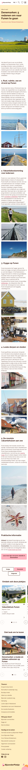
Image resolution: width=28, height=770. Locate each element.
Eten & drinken (5, 725)
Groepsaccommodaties (8, 712)
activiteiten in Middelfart (11, 196)
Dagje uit (3, 722)
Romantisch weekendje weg (9, 689)
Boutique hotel (5, 692)
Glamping (4, 701)
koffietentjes (4, 283)
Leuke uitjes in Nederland (8, 703)
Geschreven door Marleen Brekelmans (12, 22)
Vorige (8, 569)
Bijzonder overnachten (7, 719)
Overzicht (20, 569)
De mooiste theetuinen (7, 709)
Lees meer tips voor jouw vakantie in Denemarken (14, 556)
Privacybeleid (5, 746)
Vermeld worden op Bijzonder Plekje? (12, 732)
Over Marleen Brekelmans (8, 738)
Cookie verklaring (6, 749)
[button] (26, 622)
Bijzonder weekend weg (8, 698)
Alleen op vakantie (6, 695)
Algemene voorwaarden (8, 743)
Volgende (14, 573)
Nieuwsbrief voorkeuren (8, 741)
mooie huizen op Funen (14, 549)
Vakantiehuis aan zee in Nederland (11, 706)
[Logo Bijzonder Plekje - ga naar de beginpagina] (6, 2)
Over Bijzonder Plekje (7, 735)
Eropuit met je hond (7, 687)
